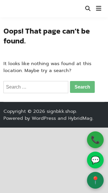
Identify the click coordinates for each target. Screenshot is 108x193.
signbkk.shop (61, 111)
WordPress (44, 118)
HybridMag (80, 118)
